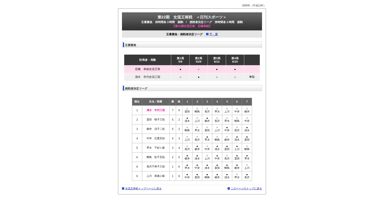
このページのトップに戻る (246, 188)
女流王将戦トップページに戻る (143, 188)
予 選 (213, 34)
